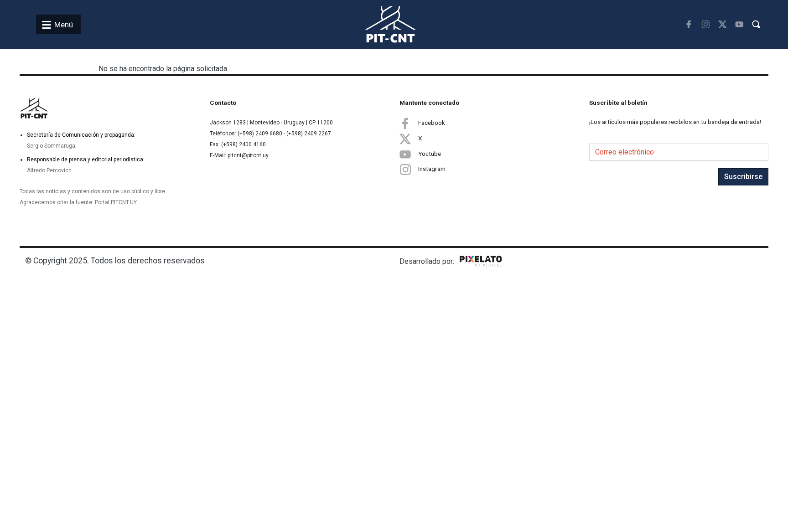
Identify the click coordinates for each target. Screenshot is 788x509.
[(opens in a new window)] (688, 24)
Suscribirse (743, 176)
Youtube (429, 153)
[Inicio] (379, 24)
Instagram (432, 168)
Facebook (431, 122)
